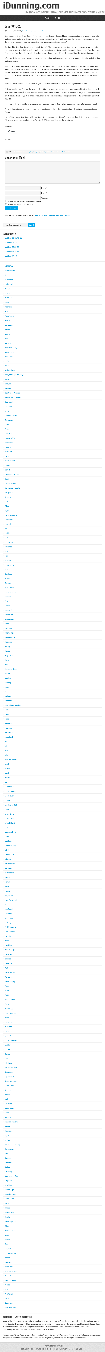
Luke (56, 152)
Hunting (8, 683)
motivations (9, 873)
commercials (10, 438)
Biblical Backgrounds (13, 397)
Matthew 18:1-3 (11, 256)
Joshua (7, 769)
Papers (57, 17)
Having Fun (9, 615)
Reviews (8, 1090)
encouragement (11, 515)
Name (43, 188)
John (6, 755)
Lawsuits (8, 800)
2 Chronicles (9, 284)
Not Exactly (9, 909)
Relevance (9, 1072)
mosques (8, 868)
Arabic (7, 361)
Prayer (7, 1004)
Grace (7, 601)
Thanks (7, 1208)
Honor (7, 660)
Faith (6, 538)
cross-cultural (10, 461)
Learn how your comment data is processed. (52, 215)
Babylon (8, 384)
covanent (8, 452)
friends (7, 569)
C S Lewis (8, 406)
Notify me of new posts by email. (21, 204)
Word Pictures (10, 1280)
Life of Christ (10, 823)
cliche (7, 425)
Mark (7, 837)
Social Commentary (12, 1144)
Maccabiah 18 (10, 832)
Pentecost (8, 963)
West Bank (9, 1267)
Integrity (8, 701)
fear (6, 551)
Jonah (7, 764)
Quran (7, 1049)
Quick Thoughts (11, 1040)
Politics (7, 995)
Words (7, 1285)
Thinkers (8, 1217)
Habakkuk (8, 610)
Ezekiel (7, 533)
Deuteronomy (10, 483)
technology (9, 1190)
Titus (7, 1226)
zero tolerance (10, 1307)
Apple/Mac (9, 357)
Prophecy (8, 1022)
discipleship (9, 492)
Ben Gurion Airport (12, 393)
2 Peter (7, 293)
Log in (81, 1349)
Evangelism (9, 524)
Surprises (8, 1181)
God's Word (9, 588)
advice (7, 320)
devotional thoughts (25, 152)
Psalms (7, 1031)
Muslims (8, 877)
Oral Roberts (10, 932)
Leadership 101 (11, 805)
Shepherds (9, 1131)
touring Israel (10, 1230)
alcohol (8, 334)
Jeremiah (8, 728)
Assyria (7, 379)
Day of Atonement (12, 474)
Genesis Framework (60, 1349)
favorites (8, 547)
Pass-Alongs (9, 950)
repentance (9, 1077)
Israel (7, 719)
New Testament (64, 152)
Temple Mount (10, 1194)
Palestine (8, 936)
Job (6, 741)
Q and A (8, 1036)
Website (44, 198)
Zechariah (9, 1303)
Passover (8, 954)
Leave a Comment (43, 31)
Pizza (7, 991)
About (47, 17)
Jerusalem (9, 732)
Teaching (8, 1185)
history (7, 646)
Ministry (8, 859)
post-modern (10, 1000)
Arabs (7, 366)
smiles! (7, 1140)
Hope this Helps (11, 669)
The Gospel (9, 1212)
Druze (7, 502)
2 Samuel (8, 298)
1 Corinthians (10, 271)
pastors (8, 959)
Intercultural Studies (13, 705)
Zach (7, 1298)
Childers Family (11, 415)
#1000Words (10, 266)
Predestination (10, 1013)
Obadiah (8, 914)
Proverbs (8, 1027)
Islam (7, 714)
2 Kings (7, 289)
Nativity (8, 891)
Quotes (8, 1045)
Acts (6, 311)
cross (7, 456)
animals (8, 343)
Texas (7, 1203)
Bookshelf (9, 402)
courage (8, 447)
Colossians (9, 434)
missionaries (10, 864)
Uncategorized (10, 1253)
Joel (6, 751)
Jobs (6, 746)
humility (43, 152)
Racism (7, 1054)
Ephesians (9, 520)
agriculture (9, 325)
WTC (6, 1289)
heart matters (10, 619)
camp (7, 411)
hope (7, 665)
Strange (8, 1158)
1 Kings (7, 275)
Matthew (8, 841)
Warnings (8, 1262)
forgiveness (9, 565)
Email (43, 193)
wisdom (8, 1276)
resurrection (9, 1086)
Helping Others (11, 637)
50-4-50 (8, 302)
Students (8, 1163)
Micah (7, 850)
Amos (7, 339)
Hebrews (8, 628)
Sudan (7, 1167)
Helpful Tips (9, 633)
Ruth (6, 1099)
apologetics (9, 352)
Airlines (8, 329)
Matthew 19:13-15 (12, 252)
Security (8, 1117)
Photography (10, 981)
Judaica (8, 778)
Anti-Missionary (11, 348)
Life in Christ (9, 814)
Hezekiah (8, 642)
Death (7, 479)
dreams (8, 497)
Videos (7, 1258)
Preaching (9, 1009)
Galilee (7, 578)
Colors (7, 429)
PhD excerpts (10, 972)
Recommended (11, 1067)
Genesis (8, 583)
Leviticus (8, 809)
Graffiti (7, 606)
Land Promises (10, 791)
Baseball (8, 388)
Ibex (6, 692)
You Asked (9, 1294)
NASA (7, 886)
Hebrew (8, 624)
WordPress (73, 1349)
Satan (7, 1113)
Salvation (8, 1104)
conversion (9, 443)
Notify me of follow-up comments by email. (25, 201)
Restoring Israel (11, 1081)
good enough (10, 592)
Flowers (8, 560)
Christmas (9, 420)
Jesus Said (50, 152)
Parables (8, 945)
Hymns (7, 687)
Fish (6, 556)
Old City (8, 923)
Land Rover (9, 796)
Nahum (7, 882)
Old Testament (10, 927)
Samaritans (9, 1108)
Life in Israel (9, 818)
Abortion (8, 307)
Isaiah (7, 710)
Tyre (6, 1244)
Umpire (8, 1249)
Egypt (7, 511)
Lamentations (10, 787)
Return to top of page (54, 1346)
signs (7, 1135)
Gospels (36, 152)
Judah (7, 773)
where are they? (11, 1271)
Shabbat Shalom (11, 1122)
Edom (7, 506)
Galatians (8, 574)
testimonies (9, 1199)
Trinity (7, 1240)
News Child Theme (42, 1349)
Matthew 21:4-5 (11, 242)
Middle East (9, 855)
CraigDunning (27, 31)
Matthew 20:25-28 (12, 247)
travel (7, 1235)
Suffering (8, 1172)
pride (7, 1018)
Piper (7, 986)
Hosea (7, 674)
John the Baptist (11, 760)
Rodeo (7, 1095)
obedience (9, 918)
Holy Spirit (9, 655)
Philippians (9, 977)
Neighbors (9, 895)
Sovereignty (9, 1149)
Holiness (8, 651)
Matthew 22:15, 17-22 (13, 238)
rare (6, 1058)
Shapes (8, 1126)
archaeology (10, 370)
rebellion (8, 1063)
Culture (7, 465)
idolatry (8, 696)
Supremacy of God (12, 1176)
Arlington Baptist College (14, 375)
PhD (6, 968)
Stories (7, 1154)
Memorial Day (10, 846)
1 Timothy (9, 280)
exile (6, 529)
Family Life (9, 542)
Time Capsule (10, 1221)
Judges (7, 782)
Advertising (9, 316)
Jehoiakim (8, 723)
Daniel (7, 470)
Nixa (6, 904)
